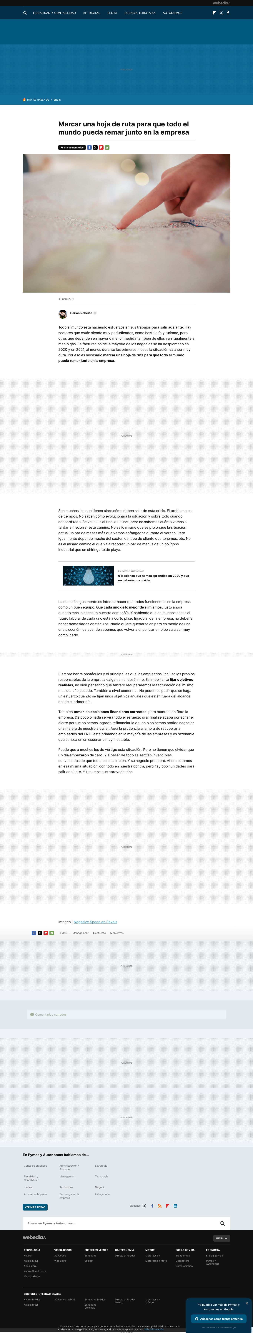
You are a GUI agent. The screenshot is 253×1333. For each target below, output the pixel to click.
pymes (28, 1187)
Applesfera (30, 1265)
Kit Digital (91, 13)
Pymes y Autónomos (212, 1262)
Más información (154, 1329)
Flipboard (214, 13)
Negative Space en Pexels (95, 922)
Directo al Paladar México (125, 1301)
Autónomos (172, 13)
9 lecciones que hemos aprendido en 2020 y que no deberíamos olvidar (153, 578)
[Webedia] (221, 3)
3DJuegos (60, 1255)
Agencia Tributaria (139, 13)
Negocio (100, 1187)
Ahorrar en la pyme (35, 1194)
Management (81, 932)
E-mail (107, 147)
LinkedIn (175, 1205)
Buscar (222, 1223)
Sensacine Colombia (90, 1306)
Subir (219, 1238)
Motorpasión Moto (156, 1260)
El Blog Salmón (214, 1255)
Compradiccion (184, 1265)
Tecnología (101, 1176)
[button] (83, 313)
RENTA (112, 13)
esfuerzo (100, 932)
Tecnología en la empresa (69, 1196)
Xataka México (32, 1299)
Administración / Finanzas (69, 1167)
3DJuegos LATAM (64, 1299)
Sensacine (90, 1255)
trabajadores (102, 1194)
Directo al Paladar (125, 1255)
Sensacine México (95, 1299)
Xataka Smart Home (35, 1271)
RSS (160, 1205)
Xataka (27, 1255)
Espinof (89, 1260)
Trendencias (183, 1255)
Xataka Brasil (31, 1304)
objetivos (118, 932)
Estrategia (101, 1165)
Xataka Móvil (31, 1260)
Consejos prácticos (35, 1165)
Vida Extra (60, 1260)
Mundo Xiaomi (32, 1276)
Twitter (221, 13)
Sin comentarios (74, 147)
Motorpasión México (152, 1301)
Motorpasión (152, 1255)
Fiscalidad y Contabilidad (54, 13)
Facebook (228, 13)
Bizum (57, 99)
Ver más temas (35, 1207)
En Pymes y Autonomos (131, 571)
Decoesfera (182, 1260)
